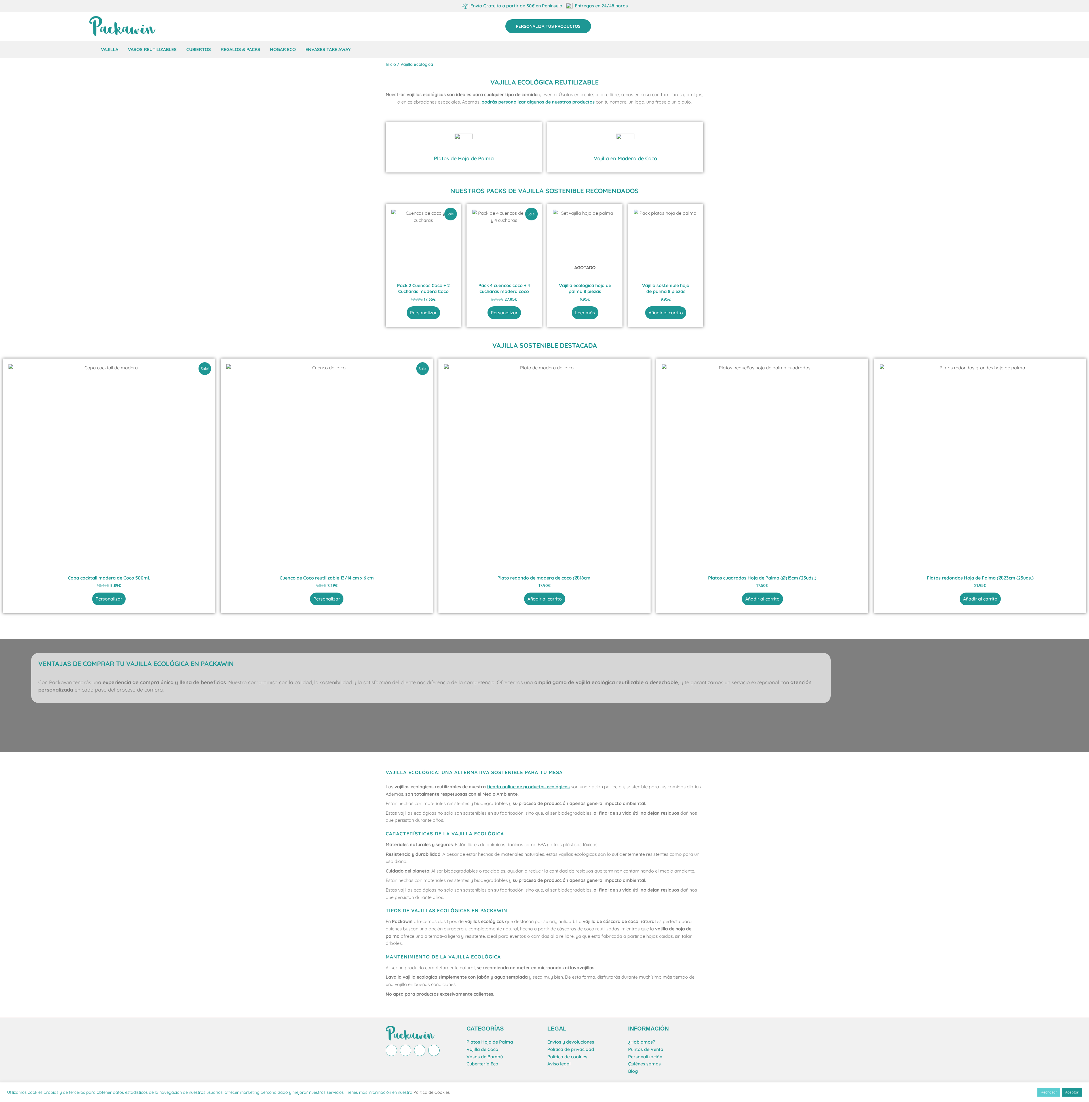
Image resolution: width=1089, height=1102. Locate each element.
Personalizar (423, 312)
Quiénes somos (644, 1064)
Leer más (585, 312)
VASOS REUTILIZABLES (152, 49)
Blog (633, 1071)
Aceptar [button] (1072, 1092)
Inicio (391, 64)
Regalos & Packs (240, 49)
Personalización (645, 1056)
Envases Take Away (328, 49)
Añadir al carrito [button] (666, 312)
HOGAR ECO (283, 49)
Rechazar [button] (1049, 1092)
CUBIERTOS (198, 49)
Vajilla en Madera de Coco (625, 158)
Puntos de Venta (645, 1049)
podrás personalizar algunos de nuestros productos (538, 102)
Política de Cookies (431, 1092)
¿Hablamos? (641, 1042)
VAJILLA (109, 49)
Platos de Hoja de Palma (464, 158)
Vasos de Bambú (485, 1056)
